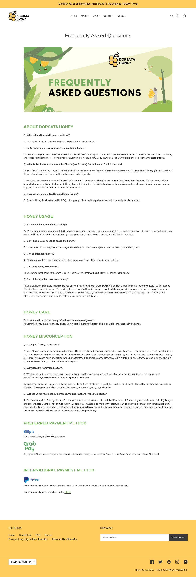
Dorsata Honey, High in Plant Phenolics (28, 539)
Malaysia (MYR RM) (21, 561)
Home (11, 535)
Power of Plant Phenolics (64, 539)
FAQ (38, 535)
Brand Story (25, 535)
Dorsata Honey (147, 570)
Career (48, 535)
